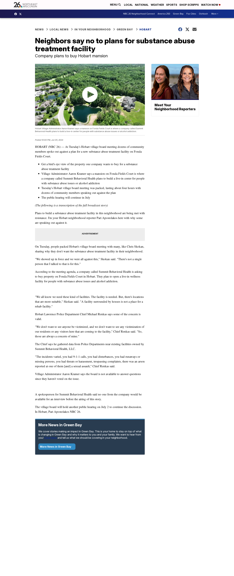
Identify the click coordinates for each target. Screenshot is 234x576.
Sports (171, 4)
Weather (157, 4)
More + (214, 13)
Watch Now (210, 4)
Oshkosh (203, 13)
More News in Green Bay (56, 446)
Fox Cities (191, 13)
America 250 (164, 13)
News (39, 29)
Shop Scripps (189, 4)
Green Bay (178, 13)
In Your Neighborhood (92, 29)
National (142, 4)
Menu (114, 4)
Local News (59, 29)
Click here (50, 437)
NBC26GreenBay (16, 14)
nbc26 (21, 14)
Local (128, 4)
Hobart (145, 29)
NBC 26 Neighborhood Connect (139, 13)
